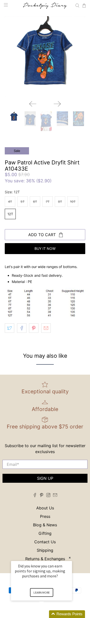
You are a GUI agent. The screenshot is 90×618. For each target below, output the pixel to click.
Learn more (42, 592)
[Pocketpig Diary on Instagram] (48, 495)
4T (10, 202)
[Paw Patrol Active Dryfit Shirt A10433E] (45, 56)
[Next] (57, 104)
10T (73, 202)
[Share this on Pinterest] (33, 328)
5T (22, 202)
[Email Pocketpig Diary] (55, 495)
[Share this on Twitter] (9, 328)
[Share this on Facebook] (21, 328)
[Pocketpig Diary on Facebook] (35, 495)
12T (10, 214)
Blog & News (45, 524)
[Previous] (32, 104)
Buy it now (45, 248)
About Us (45, 507)
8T (60, 202)
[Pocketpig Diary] (45, 5)
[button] (47, 614)
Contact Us (45, 541)
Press (45, 516)
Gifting (45, 533)
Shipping (45, 550)
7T (48, 202)
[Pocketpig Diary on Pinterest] (42, 495)
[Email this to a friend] (46, 328)
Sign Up (45, 478)
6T (35, 202)
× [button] (70, 557)
